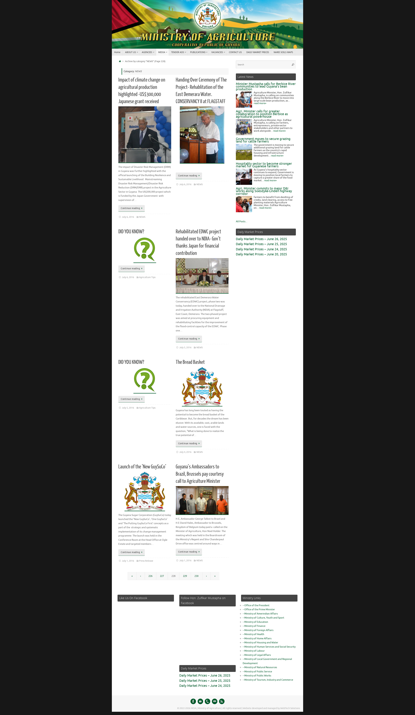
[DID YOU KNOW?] (144, 250)
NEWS (142, 217)
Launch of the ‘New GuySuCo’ (142, 467)
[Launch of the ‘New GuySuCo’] (144, 491)
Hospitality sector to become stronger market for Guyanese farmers (264, 165)
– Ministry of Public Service (257, 671)
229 (185, 576)
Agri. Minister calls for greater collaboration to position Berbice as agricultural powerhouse (262, 114)
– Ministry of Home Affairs (257, 638)
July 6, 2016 (128, 217)
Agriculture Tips (147, 277)
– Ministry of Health (253, 634)
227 (162, 576)
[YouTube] (200, 701)
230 (196, 576)
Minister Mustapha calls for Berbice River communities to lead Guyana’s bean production (266, 86)
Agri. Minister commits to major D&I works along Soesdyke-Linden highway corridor (264, 191)
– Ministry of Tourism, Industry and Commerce (268, 679)
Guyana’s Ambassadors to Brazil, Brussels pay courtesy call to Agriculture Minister (200, 474)
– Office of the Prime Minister (259, 609)
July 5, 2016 (185, 347)
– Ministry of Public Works (257, 675)
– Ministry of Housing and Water (260, 642)
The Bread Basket (190, 362)
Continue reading (130, 208)
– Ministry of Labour (254, 650)
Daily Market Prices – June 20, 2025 (261, 254)
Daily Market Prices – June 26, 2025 (261, 239)
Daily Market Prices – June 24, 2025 (261, 249)
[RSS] (222, 701)
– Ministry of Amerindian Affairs (260, 613)
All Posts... (241, 221)
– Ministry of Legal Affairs (257, 655)
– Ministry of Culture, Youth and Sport (263, 617)
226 (150, 576)
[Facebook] (193, 701)
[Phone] (207, 701)
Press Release (146, 561)
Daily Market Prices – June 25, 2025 (261, 244)
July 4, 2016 (185, 452)
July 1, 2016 (128, 561)
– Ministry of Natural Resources (260, 667)
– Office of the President (256, 605)
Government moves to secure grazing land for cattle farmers (263, 140)
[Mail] (214, 701)
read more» (260, 103)
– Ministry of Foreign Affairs (258, 630)
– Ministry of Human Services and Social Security (269, 646)
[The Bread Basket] (202, 386)
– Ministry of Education (255, 622)
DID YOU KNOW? (131, 232)
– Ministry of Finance (254, 626)
